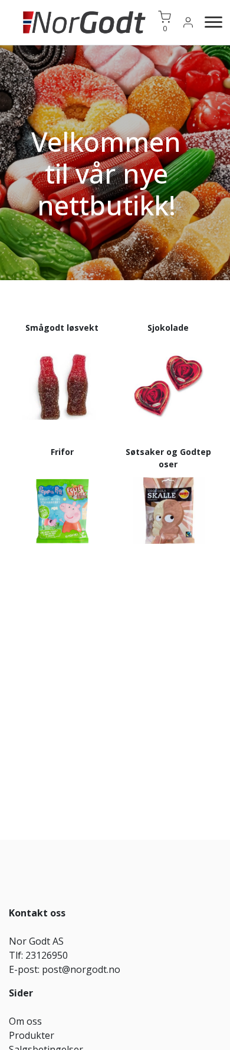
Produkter (31, 1035)
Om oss (25, 1021)
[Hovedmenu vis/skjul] (208, 22)
